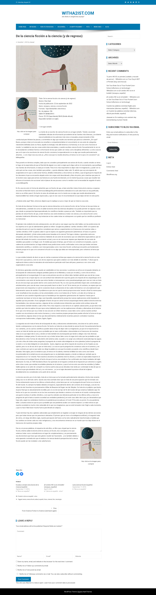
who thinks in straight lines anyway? (73, 16)
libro (54, 499)
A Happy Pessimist (76, 27)
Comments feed (112, 171)
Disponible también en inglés (48, 119)
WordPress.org (112, 174)
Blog (107, 27)
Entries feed (111, 167)
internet (50, 499)
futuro (45, 499)
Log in (109, 163)
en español (62, 27)
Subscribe (113, 149)
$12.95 (46, 116)
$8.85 (60, 116)
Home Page (22, 27)
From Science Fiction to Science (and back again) (39, 509)
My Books (33, 27)
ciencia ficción (31, 499)
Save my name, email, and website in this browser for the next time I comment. (45, 562)
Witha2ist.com (78, 13)
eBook (37, 499)
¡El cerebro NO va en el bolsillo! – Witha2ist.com (123, 97)
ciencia (24, 499)
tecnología (58, 499)
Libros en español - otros (30, 496)
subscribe (63, 574)
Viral (79, 592)
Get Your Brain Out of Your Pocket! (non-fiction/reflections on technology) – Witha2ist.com (121, 88)
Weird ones (97, 27)
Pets (88, 27)
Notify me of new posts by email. (29, 570)
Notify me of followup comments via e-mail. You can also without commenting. (50, 574)
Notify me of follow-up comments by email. (33, 566)
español (41, 499)
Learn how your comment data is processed (59, 583)
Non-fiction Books (47, 27)
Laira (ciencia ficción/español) (82, 485)
